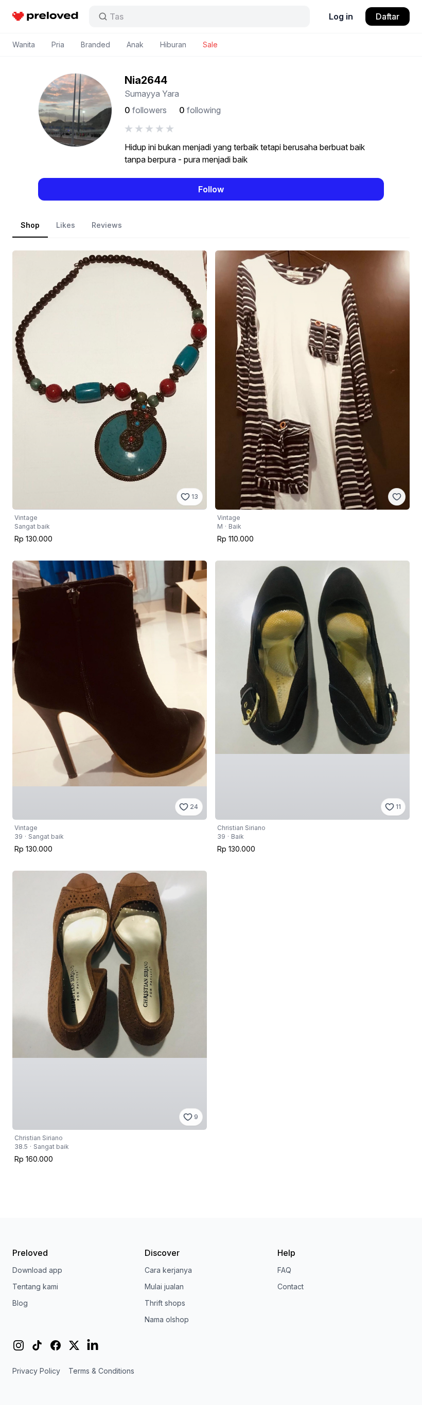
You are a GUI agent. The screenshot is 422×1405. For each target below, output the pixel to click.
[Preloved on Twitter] (74, 1345)
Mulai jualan (164, 1286)
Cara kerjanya (168, 1270)
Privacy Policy (36, 1370)
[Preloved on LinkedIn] (92, 1345)
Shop (30, 225)
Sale (210, 44)
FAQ (284, 1270)
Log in (341, 16)
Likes (65, 225)
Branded (95, 44)
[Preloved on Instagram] (18, 1345)
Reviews (107, 225)
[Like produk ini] (397, 497)
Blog (20, 1303)
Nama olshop (167, 1319)
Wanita (23, 44)
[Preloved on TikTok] (37, 1345)
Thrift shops (165, 1303)
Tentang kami (35, 1286)
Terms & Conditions (101, 1370)
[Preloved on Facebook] (55, 1345)
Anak (135, 44)
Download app (37, 1270)
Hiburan (173, 44)
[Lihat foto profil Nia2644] (75, 110)
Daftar (387, 16)
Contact (290, 1286)
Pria (57, 44)
